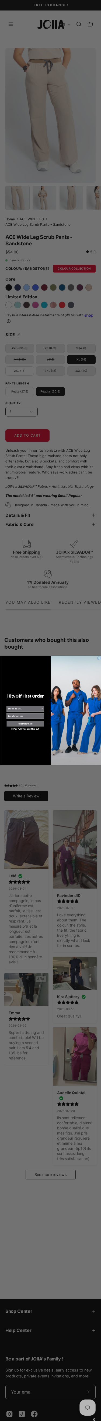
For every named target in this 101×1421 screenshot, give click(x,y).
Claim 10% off (25, 723)
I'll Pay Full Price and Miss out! (25, 729)
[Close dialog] (98, 658)
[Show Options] (42, 708)
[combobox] (24, 708)
